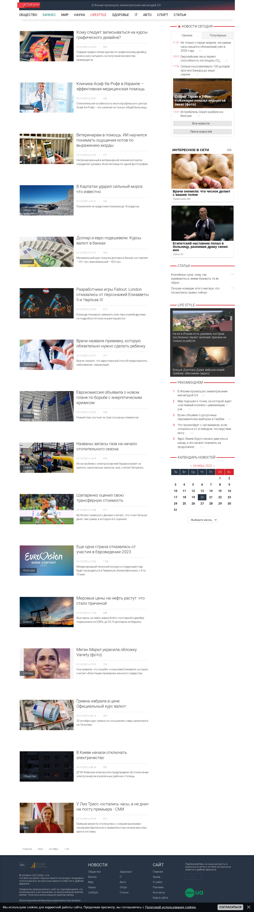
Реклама (158, 887)
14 (211, 491)
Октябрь (53, 849)
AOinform (31, 5)
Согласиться (230, 907)
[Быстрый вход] (213, 5)
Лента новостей (201, 131)
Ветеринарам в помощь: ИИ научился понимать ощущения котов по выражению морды (111, 140)
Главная (158, 871)
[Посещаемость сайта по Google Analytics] (38, 865)
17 (175, 497)
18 (184, 497)
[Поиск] (226, 5)
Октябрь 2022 (202, 465)
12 (193, 491)
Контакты (159, 892)
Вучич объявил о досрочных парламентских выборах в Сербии (204, 417)
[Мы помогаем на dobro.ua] (194, 896)
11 (184, 491)
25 (184, 503)
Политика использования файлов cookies (51, 894)
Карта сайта (160, 897)
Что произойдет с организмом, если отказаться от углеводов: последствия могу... (204, 429)
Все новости (201, 123)
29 (220, 503)
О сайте (157, 882)
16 (229, 491)
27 (202, 503)
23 (229, 497)
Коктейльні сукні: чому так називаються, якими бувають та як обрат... (202, 278)
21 (211, 497)
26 (193, 503)
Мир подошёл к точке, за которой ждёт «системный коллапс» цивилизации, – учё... (205, 405)
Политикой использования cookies (170, 907)
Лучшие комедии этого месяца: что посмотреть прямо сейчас (202, 290)
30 (229, 503)
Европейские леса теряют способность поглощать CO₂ (204, 58)
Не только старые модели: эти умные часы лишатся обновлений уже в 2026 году (206, 46)
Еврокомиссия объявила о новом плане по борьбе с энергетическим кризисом (109, 397)
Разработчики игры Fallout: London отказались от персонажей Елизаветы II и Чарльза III (112, 294)
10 (175, 491)
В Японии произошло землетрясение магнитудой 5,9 (126, 5)
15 (220, 491)
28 (211, 503)
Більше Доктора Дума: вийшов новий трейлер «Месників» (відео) (198, 371)
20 (202, 497)
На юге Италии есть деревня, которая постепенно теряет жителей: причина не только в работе (199, 337)
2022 (40, 849)
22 (220, 497)
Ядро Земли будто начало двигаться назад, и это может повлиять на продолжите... (203, 442)
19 (193, 497)
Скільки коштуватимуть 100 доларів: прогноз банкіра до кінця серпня (205, 70)
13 (202, 491)
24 (175, 503)
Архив (156, 876)
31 (175, 510)
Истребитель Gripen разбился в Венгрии (202, 114)
